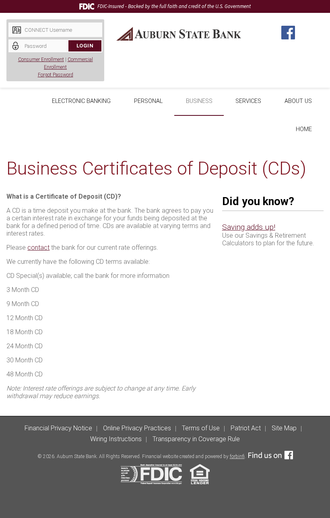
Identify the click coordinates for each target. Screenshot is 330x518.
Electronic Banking (81, 101)
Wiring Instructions (116, 439)
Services (248, 101)
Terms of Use (201, 428)
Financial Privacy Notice (58, 428)
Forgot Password (55, 75)
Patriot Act (246, 428)
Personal (148, 101)
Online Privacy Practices (137, 428)
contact (38, 247)
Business (199, 101)
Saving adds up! (248, 227)
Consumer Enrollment (41, 59)
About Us (298, 101)
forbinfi (237, 456)
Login (85, 46)
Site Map (284, 428)
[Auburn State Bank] (178, 34)
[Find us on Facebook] (270, 456)
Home (304, 129)
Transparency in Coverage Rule (196, 439)
